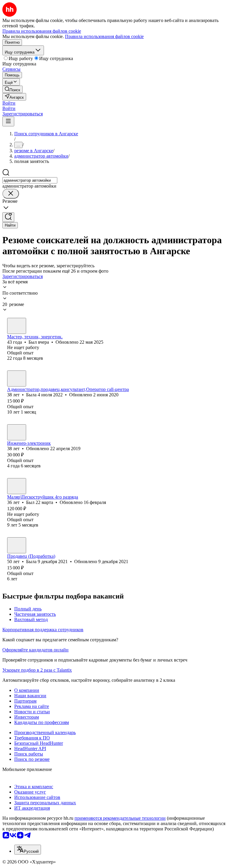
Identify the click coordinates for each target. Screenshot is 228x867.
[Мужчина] (16, 326)
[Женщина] (16, 378)
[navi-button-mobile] (8, 121)
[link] (12, 89)
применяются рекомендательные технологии (120, 818)
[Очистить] (10, 194)
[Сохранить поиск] (8, 217)
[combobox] (29, 180)
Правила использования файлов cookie (104, 36)
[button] (8, 103)
